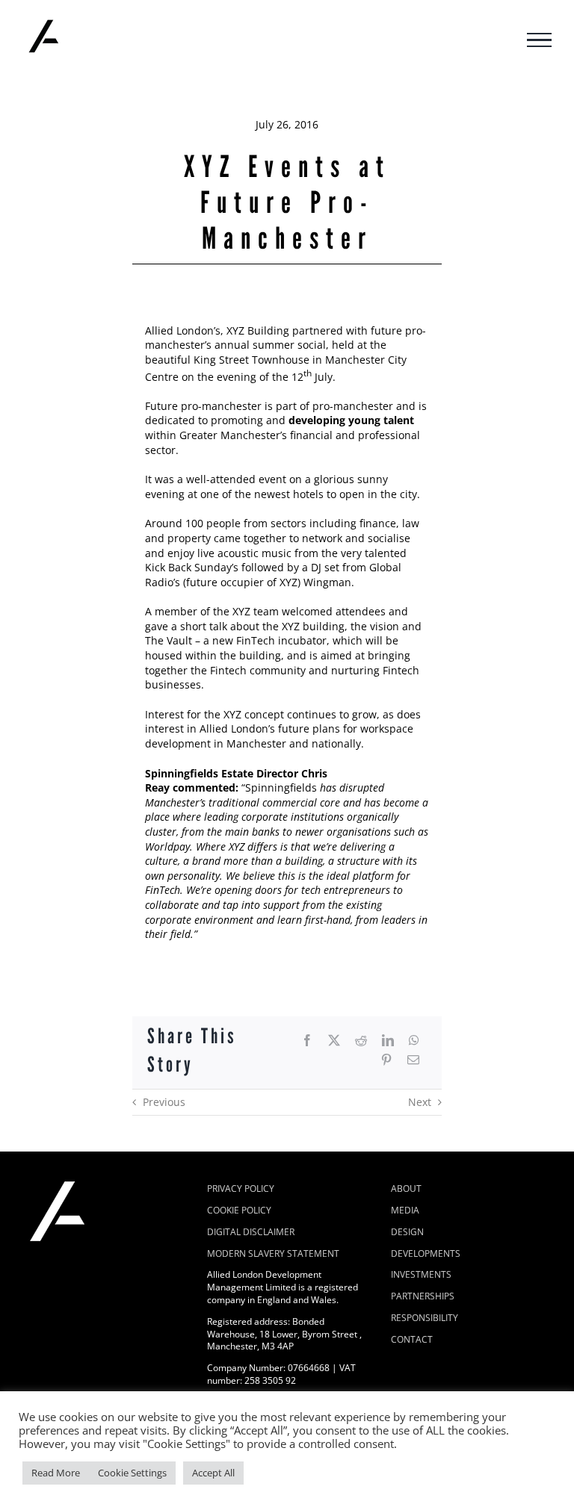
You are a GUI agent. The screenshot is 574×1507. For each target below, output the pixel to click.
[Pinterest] (386, 1059)
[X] (334, 1040)
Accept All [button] (213, 1472)
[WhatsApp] (414, 1040)
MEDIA (405, 1210)
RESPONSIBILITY (424, 1317)
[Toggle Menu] (539, 40)
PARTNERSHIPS (422, 1296)
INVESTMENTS (421, 1274)
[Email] (413, 1059)
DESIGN (407, 1231)
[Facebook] (307, 1040)
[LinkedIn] (387, 1040)
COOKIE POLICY (239, 1210)
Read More (55, 1472)
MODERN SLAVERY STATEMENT (273, 1253)
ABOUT (406, 1188)
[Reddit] (361, 1040)
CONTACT (412, 1339)
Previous (164, 1102)
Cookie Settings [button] (132, 1472)
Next (419, 1102)
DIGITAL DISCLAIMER (250, 1231)
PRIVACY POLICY (240, 1188)
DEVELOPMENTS (425, 1253)
